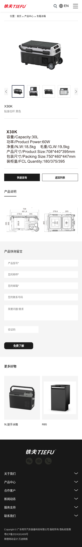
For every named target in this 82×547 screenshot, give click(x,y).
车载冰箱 (41, 16)
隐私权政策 (65, 529)
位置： (13, 16)
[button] (6, 91)
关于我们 (10, 473)
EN (64, 6)
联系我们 (10, 515)
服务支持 (10, 507)
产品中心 (29, 16)
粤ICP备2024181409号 (16, 534)
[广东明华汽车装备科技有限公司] (15, 5)
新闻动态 (10, 499)
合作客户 (10, 490)
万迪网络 (23, 539)
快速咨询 (22, 177)
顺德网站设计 (11, 539)
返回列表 (60, 177)
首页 (19, 16)
